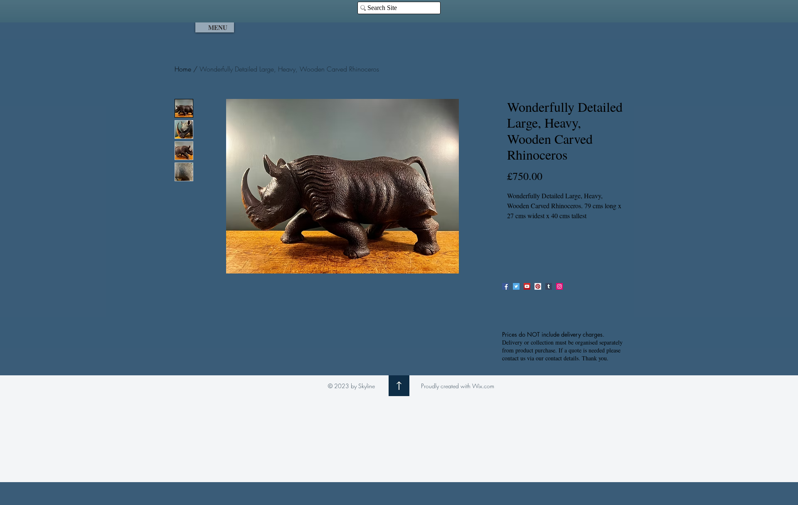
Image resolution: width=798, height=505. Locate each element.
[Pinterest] (537, 286)
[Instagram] (559, 286)
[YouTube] (527, 286)
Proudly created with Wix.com (457, 386)
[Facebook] (505, 286)
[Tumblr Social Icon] (548, 286)
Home (183, 69)
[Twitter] (516, 286)
